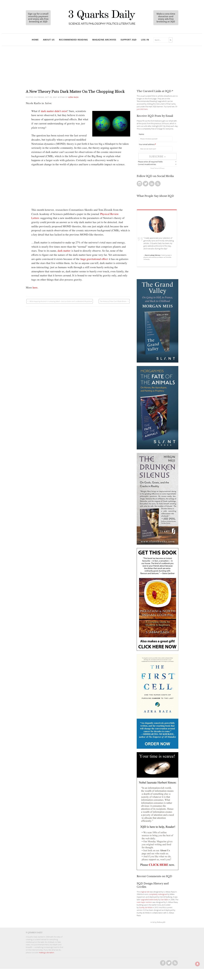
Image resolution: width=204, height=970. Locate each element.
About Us (49, 39)
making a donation (46, 952)
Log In (145, 39)
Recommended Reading (73, 39)
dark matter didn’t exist (54, 111)
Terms (156, 168)
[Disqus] (78, 341)
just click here (142, 109)
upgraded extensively (149, 899)
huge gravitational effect (94, 259)
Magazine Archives (104, 39)
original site (144, 892)
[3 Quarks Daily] (102, 25)
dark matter (64, 250)
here (35, 287)
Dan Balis (164, 899)
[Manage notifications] (197, 964)
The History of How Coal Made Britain (113, 301)
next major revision (144, 902)
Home (35, 39)
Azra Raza (73, 97)
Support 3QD (129, 39)
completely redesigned (158, 894)
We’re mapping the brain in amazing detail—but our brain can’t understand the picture (60, 301)
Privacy (162, 168)
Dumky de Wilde (145, 907)
